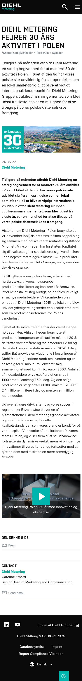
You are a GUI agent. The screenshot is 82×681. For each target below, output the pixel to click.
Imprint (57, 647)
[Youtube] (18, 625)
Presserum (42, 53)
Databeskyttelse (32, 647)
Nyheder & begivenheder (17, 53)
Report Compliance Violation (41, 654)
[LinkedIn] (7, 625)
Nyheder (57, 53)
